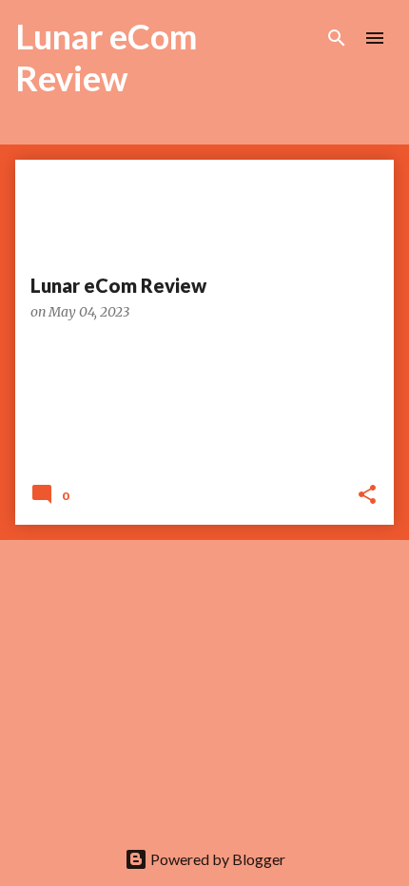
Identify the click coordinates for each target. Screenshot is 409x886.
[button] (367, 496)
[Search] (336, 38)
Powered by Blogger (216, 859)
